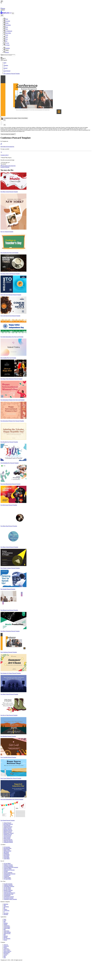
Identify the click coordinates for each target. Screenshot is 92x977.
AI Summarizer (6, 895)
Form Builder (6, 854)
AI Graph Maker (7, 879)
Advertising (6, 906)
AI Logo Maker (7, 863)
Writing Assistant (7, 850)
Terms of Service (7, 951)
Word (4, 919)
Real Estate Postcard (8, 824)
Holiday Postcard (7, 828)
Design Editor (6, 849)
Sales (4, 905)
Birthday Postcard (7, 831)
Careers (5, 955)
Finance (5, 909)
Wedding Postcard (7, 834)
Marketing (5, 904)
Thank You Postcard (8, 840)
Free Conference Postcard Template (11, 73)
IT (4, 911)
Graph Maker (6, 858)
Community (6, 946)
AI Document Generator (9, 870)
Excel (4, 920)
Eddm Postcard (6, 838)
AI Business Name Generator (10, 899)
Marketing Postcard (7, 830)
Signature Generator (8, 890)
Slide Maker (6, 852)
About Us (5, 944)
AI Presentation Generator (9, 873)
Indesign (5, 937)
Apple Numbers (7, 932)
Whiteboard (6, 853)
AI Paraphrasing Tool (8, 894)
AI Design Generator (8, 866)
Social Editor (6, 857)
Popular (5, 939)
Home (4, 62)
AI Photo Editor (7, 877)
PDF (4, 929)
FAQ (4, 957)
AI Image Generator (8, 864)
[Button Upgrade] (2, 60)
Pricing (5, 947)
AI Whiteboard (6, 875)
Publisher (5, 923)
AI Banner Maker (7, 868)
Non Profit (5, 913)
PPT (4, 921)
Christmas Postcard (7, 826)
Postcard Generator (5, 167)
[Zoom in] (5, 120)
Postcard (5, 68)
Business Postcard (7, 829)
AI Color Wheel (7, 887)
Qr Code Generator (7, 883)
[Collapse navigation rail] (13, 13)
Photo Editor (6, 856)
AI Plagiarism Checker (8, 896)
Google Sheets (6, 927)
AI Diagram (6, 876)
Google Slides (6, 928)
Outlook (5, 924)
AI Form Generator (7, 872)
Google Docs (6, 925)
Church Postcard (7, 835)
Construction (6, 910)
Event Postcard (6, 70)
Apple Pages (6, 930)
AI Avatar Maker (7, 891)
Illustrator (5, 936)
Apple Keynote (6, 933)
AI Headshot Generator (8, 886)
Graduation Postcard (8, 842)
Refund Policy (6, 952)
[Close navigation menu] (2, 15)
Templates (5, 65)
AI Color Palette (7, 889)
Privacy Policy (6, 949)
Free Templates (6, 938)
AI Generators (6, 847)
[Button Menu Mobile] (2, 1)
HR (4, 908)
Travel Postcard (6, 837)
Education (5, 914)
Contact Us (6, 948)
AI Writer (5, 871)
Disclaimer (5, 953)
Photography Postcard (8, 833)
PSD (4, 934)
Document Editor (7, 848)
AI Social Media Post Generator (10, 867)
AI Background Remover (9, 892)
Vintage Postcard (7, 822)
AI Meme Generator (8, 885)
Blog (4, 956)
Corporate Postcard (7, 839)
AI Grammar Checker (8, 898)
